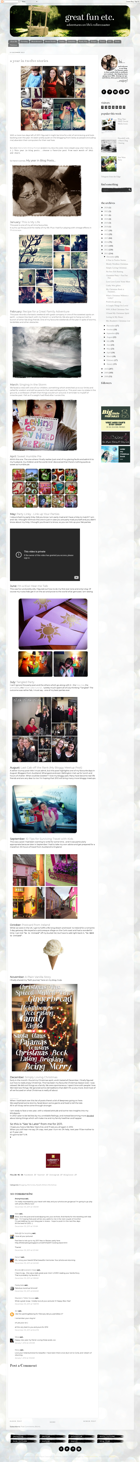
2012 (106, 250)
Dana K (18, 1257)
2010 (106, 369)
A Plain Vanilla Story (38, 977)
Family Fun (83, 41)
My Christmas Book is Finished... (115, 290)
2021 (106, 215)
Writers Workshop (49, 1185)
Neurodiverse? (36, 41)
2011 (106, 253)
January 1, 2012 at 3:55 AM (25, 1358)
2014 (106, 242)
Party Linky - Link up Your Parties (38, 514)
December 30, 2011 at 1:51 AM (26, 1226)
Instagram (54, 1175)
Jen (16, 1311)
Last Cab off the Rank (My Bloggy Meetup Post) (51, 767)
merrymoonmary (91, 1457)
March (109, 356)
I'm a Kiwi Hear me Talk (33, 586)
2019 (106, 223)
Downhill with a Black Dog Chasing (123, 140)
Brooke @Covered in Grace (25, 1270)
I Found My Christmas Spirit (117, 313)
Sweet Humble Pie (29, 456)
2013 (106, 246)
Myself (38, 1185)
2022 (106, 211)
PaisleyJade (19, 1285)
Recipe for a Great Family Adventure (46, 311)
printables (15, 688)
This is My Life (30, 222)
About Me (13, 41)
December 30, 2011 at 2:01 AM (26, 1250)
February (110, 360)
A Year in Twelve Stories (29, 61)
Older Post (16, 1421)
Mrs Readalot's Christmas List (118, 321)
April (109, 352)
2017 (106, 230)
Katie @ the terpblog (23, 1233)
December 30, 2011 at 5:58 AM (27, 1278)
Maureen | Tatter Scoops (25, 1298)
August (110, 337)
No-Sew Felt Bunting (114, 272)
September (111, 333)
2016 (106, 234)
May (109, 349)
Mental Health (50, 41)
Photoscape (15, 230)
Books (117, 41)
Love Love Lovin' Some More (118, 282)
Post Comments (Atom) (30, 1427)
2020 (106, 219)
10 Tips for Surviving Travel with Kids (49, 838)
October (110, 329)
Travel (102, 41)
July (108, 341)
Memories (31, 1185)
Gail (49, 317)
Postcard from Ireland (36, 924)
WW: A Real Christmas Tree (117, 309)
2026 (106, 207)
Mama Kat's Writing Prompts (29, 148)
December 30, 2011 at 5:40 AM (27, 1263)
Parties (61, 41)
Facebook (28, 1175)
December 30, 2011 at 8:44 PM (27, 1330)
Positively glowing (113, 302)
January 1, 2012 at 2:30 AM (25, 1343)
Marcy (17, 1350)
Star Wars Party (122, 158)
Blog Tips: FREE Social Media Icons (123, 121)
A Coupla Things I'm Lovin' (117, 305)
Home (53, 1422)
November (111, 326)
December (111, 257)
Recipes (93, 41)
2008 (106, 376)
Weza (17, 1337)
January (110, 364)
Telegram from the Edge (111, 177)
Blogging (22, 1185)
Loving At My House (114, 317)
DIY (109, 41)
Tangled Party (25, 682)
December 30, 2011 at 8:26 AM (27, 1291)
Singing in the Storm (32, 384)
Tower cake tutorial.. (33, 688)
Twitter (41, 1175)
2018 (106, 227)
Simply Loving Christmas (41, 1077)
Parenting (24, 41)
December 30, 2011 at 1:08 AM (27, 1207)
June (109, 345)
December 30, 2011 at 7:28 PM (27, 1304)
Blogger (112, 1457)
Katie (17, 1214)
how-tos (80, 685)
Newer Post (89, 1421)
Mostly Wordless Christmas (117, 264)
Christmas (13, 45)
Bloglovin (68, 1175)
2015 (106, 238)
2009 (106, 373)
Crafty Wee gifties (113, 285)
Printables (71, 41)
